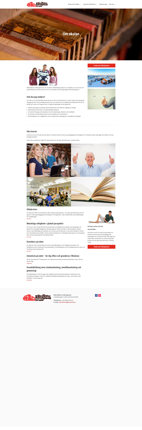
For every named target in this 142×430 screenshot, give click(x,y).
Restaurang (103, 4)
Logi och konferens (89, 4)
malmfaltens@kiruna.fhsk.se (67, 302)
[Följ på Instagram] (99, 295)
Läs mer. (29, 218)
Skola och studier (73, 4)
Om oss (111, 4)
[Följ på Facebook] (96, 295)
